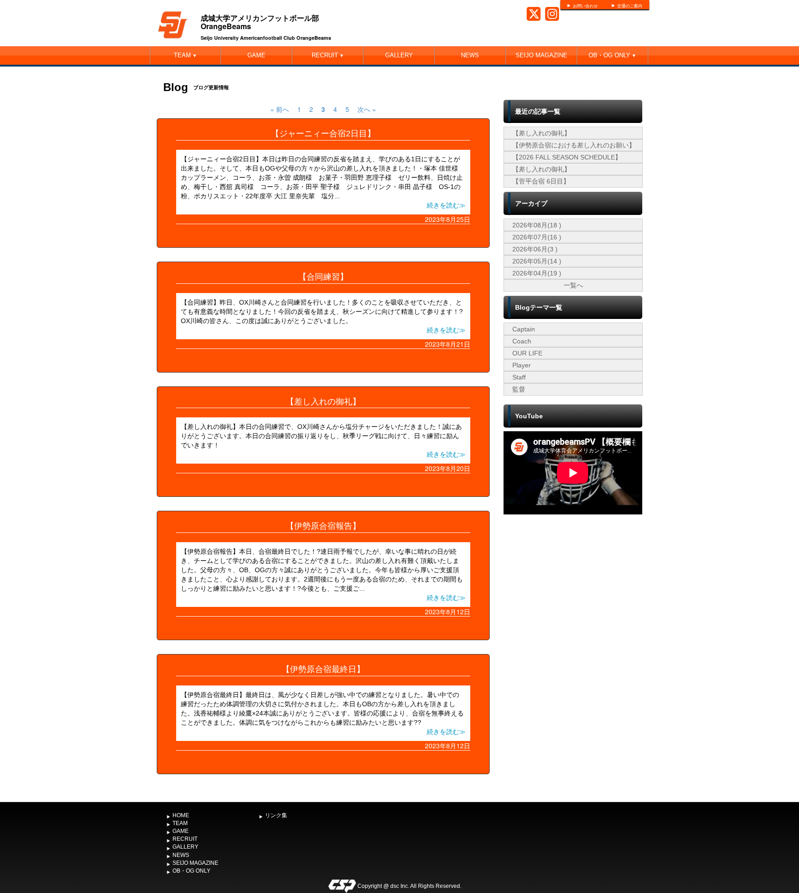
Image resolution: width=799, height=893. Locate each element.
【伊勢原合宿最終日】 (323, 669)
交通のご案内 (629, 6)
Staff (519, 377)
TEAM (185, 55)
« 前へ (279, 109)
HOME (180, 815)
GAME (256, 55)
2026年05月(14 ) (536, 261)
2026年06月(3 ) (535, 249)
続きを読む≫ (446, 205)
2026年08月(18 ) (536, 225)
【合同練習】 (323, 276)
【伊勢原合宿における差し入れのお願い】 (573, 145)
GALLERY (399, 55)
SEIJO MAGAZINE (541, 55)
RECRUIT (328, 55)
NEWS (470, 55)
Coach (521, 341)
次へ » (366, 109)
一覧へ (573, 285)
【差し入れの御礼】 (323, 401)
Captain (523, 329)
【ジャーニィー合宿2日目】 (323, 133)
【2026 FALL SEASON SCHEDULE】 (566, 157)
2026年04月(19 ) (536, 273)
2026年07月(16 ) (536, 237)
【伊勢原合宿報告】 (323, 526)
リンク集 (276, 815)
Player (521, 365)
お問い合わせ (585, 6)
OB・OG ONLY (612, 55)
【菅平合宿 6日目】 (541, 181)
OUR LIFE (527, 353)
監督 (518, 389)
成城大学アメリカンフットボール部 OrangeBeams (260, 21)
